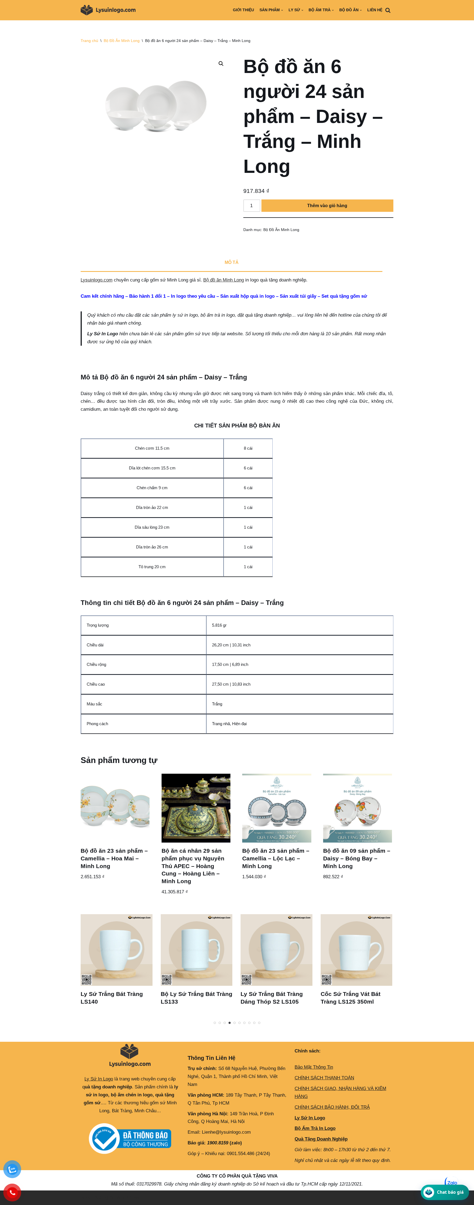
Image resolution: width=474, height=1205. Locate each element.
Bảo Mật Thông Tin (314, 1067)
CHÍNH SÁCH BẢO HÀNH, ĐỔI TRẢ (332, 1107)
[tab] (231, 263)
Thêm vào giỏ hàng (327, 205)
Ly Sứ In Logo (98, 1079)
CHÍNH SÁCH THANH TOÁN (324, 1077)
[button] (221, 64)
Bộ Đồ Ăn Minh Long (122, 40)
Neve (86, 1197)
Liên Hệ (374, 10)
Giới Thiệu (243, 10)
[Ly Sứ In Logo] (109, 10)
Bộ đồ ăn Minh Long (223, 280)
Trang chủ (89, 40)
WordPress (128, 1197)
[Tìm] (388, 10)
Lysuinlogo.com (96, 280)
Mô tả (232, 262)
